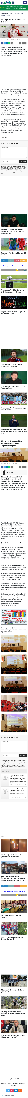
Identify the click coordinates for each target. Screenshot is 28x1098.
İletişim (15, 1083)
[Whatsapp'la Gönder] (9, 43)
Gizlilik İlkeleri (22, 1083)
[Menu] (25, 2)
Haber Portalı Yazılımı (9, 1095)
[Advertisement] (14, 72)
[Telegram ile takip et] (16, 1090)
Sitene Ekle (13, 1085)
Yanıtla (12, 784)
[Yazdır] (12, 43)
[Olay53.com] (8, 2)
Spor (11, 13)
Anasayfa (5, 13)
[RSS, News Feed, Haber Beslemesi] (20, 1090)
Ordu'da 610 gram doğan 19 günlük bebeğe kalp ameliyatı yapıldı (15, 7)
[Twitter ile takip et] (8, 1090)
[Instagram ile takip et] (12, 1090)
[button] (20, 43)
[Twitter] (5, 43)
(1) (20, 784)
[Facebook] (2, 43)
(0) (17, 784)
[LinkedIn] (7, 43)
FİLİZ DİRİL (10, 472)
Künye (9, 1083)
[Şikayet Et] (25, 785)
